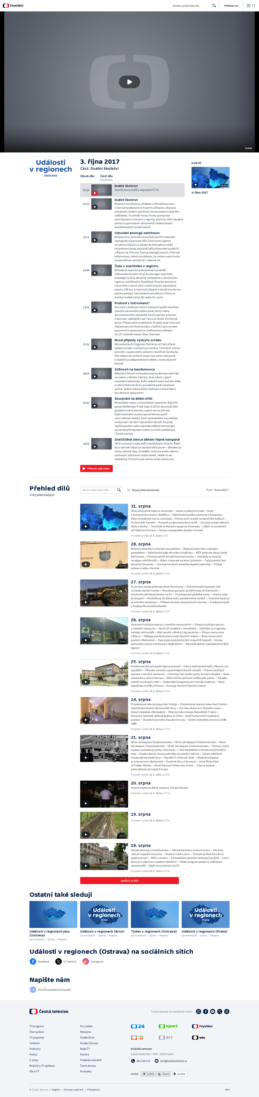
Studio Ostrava (89, 1043)
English (56, 1089)
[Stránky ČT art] (165, 1038)
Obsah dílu (87, 176)
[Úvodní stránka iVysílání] (16, 6)
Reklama (85, 1032)
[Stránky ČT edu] (198, 1038)
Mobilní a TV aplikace (42, 1065)
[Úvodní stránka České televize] (49, 1011)
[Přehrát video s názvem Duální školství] (129, 82)
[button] (129, 81)
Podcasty (35, 1048)
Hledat (214, 6)
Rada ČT (85, 1048)
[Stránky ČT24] (137, 1027)
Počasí (33, 1054)
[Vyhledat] (119, 490)
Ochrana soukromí (73, 1089)
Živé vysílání (36, 1032)
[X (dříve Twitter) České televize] (220, 1011)
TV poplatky (36, 1037)
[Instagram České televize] (198, 1011)
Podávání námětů (90, 1060)
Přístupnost (93, 1089)
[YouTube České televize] (212, 1011)
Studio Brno (87, 1037)
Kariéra (84, 1054)
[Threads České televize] (227, 1011)
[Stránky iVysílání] (202, 1027)
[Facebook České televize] (205, 1011)
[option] (148, 1073)
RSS (228, 1089)
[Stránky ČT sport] (168, 1027)
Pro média (86, 1026)
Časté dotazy (88, 1065)
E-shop (33, 1060)
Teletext (34, 1043)
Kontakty (86, 1071)
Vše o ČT (34, 1071)
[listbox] (163, 1074)
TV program (36, 1026)
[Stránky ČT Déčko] (137, 1038)
